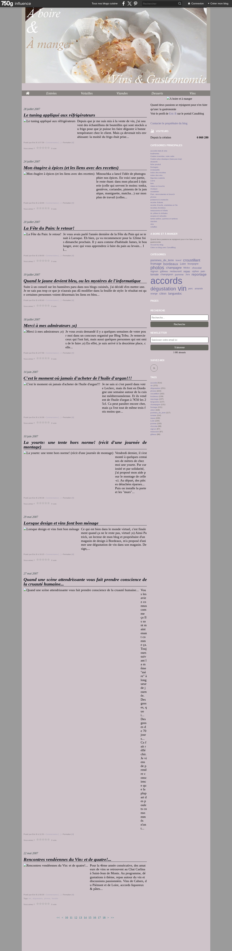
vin (182, 288)
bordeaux (170, 264)
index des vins (156, 175)
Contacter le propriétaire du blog (168, 123)
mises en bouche (157, 186)
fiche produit (155, 164)
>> (112, 917)
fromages (154, 167)
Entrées (51, 93)
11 (71, 917)
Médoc (186, 268)
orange (154, 293)
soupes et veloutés (158, 216)
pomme (179, 274)
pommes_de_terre (162, 260)
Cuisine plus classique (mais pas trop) (166, 159)
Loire (183, 264)
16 (94, 917)
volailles (153, 227)
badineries (154, 154)
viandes (153, 221)
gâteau (164, 271)
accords (166, 280)
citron (162, 293)
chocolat (197, 268)
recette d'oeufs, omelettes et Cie (164, 205)
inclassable (155, 170)
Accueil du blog (156, 245)
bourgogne (193, 264)
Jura (187, 274)
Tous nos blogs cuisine (105, 3)
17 (99, 917)
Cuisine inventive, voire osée (162, 156)
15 (89, 917)
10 (66, 917)
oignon (154, 271)
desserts (154, 162)
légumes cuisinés (157, 178)
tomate (154, 274)
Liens (152, 181)
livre (152, 183)
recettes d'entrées (157, 208)
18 (104, 917)
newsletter (154, 192)
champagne (174, 267)
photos (153, 197)
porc (190, 289)
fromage (155, 263)
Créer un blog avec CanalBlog (163, 247)
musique (154, 189)
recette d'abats (156, 202)
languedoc (175, 293)
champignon (166, 274)
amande (199, 289)
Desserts (157, 93)
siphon (195, 271)
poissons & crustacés (159, 200)
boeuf (178, 260)
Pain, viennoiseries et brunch (162, 194)
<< (58, 917)
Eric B (173, 113)
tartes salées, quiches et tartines (164, 219)
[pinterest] (135, 3)
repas (186, 271)
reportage (199, 274)
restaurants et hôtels (159, 211)
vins (152, 224)
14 (85, 917)
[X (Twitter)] (129, 3)
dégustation (163, 288)
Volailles (87, 93)
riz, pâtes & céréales (158, 213)
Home (27, 92)
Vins (193, 93)
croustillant (191, 260)
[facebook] (123, 3)
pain (203, 271)
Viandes (122, 93)
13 (80, 917)
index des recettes (158, 173)
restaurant (176, 271)
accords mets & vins (158, 151)
